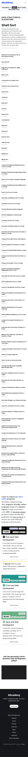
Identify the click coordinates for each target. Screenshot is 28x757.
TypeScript (14, 735)
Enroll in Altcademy (14, 738)
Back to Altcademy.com (14, 715)
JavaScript (14, 726)
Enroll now (14, 706)
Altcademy (5, 7)
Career (14, 721)
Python (14, 732)
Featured (14, 718)
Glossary (14, 723)
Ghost (23, 744)
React (14, 729)
